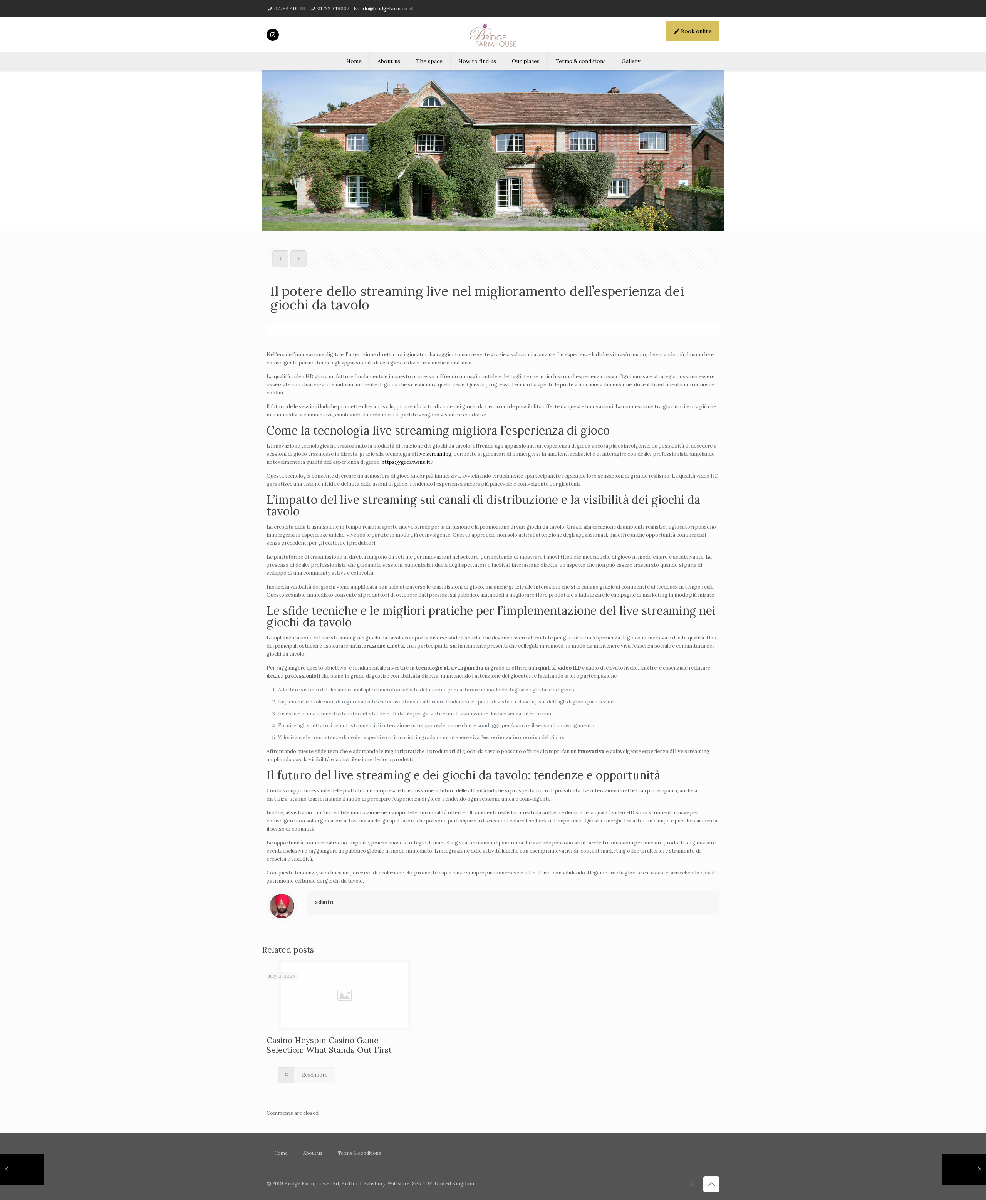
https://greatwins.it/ (408, 462)
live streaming (434, 454)
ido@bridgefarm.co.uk (387, 8)
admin (324, 902)
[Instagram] (692, 1183)
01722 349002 (333, 8)
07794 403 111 (290, 8)
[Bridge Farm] (493, 34)
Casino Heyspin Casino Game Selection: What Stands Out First (329, 1045)
